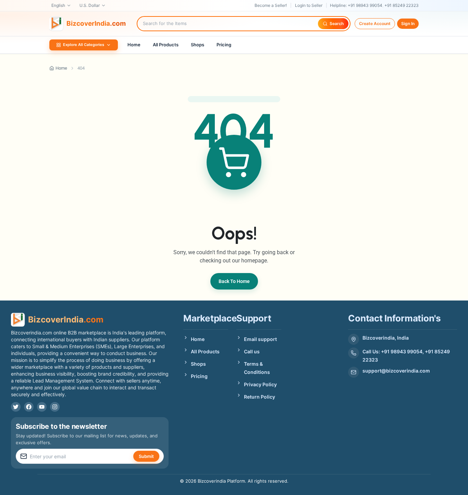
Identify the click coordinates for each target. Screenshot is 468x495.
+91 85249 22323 (401, 5)
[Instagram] (55, 407)
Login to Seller (308, 5)
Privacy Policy (260, 384)
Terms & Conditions (257, 368)
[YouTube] (42, 407)
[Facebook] (29, 407)
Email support (260, 339)
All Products (165, 44)
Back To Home (234, 281)
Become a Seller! (271, 5)
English (58, 5)
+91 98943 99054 (365, 5)
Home (133, 44)
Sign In (408, 23)
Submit (146, 456)
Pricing (224, 44)
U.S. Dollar (89, 5)
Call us (252, 351)
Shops (197, 44)
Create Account (375, 23)
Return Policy (259, 397)
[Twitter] (16, 407)
